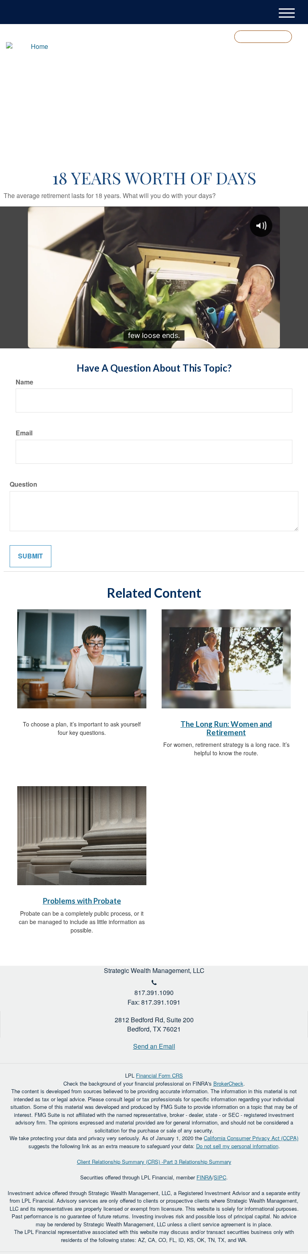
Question (23, 484)
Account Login (263, 36)
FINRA (204, 1177)
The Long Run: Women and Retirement (226, 728)
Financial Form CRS (159, 1075)
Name (24, 382)
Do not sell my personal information (237, 1146)
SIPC (220, 1177)
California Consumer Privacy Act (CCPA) (251, 1138)
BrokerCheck (228, 1083)
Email (24, 433)
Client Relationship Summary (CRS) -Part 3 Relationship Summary (154, 1161)
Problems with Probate (82, 900)
